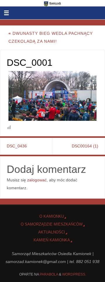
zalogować (37, 180)
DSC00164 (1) (85, 146)
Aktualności (51, 232)
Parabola (49, 274)
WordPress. (74, 274)
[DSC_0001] (53, 96)
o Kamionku (51, 216)
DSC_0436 (17, 146)
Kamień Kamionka (52, 240)
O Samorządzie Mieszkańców (52, 224)
